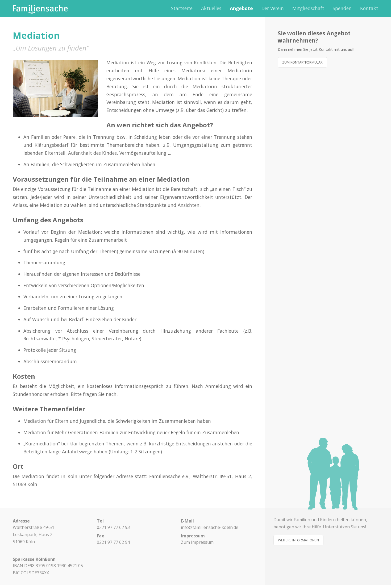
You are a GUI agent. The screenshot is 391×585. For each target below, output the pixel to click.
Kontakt (369, 8)
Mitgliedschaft (308, 8)
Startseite (182, 8)
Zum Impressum (197, 542)
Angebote (241, 8)
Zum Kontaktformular (302, 62)
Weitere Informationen (298, 540)
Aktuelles (211, 8)
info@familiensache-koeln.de (209, 527)
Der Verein (272, 8)
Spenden (342, 8)
